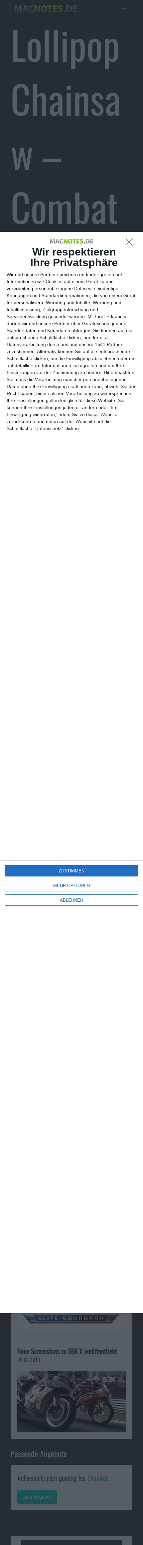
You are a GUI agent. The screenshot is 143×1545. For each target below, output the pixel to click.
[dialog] (71, 772)
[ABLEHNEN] (131, 244)
